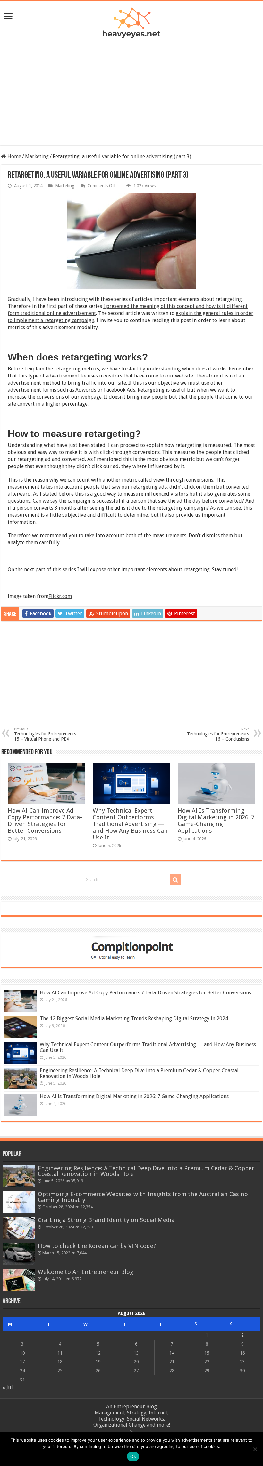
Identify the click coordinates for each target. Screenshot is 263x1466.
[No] (255, 1449)
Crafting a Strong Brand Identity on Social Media (106, 1220)
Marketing (37, 156)
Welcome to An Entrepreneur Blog (85, 1271)
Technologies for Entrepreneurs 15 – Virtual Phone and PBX (45, 734)
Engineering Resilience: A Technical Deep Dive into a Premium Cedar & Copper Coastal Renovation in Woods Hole (139, 1073)
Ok (133, 1456)
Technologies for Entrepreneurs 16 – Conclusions (218, 734)
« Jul (8, 1387)
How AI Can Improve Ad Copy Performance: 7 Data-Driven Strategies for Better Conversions (45, 820)
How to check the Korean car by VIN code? (97, 1246)
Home (13, 156)
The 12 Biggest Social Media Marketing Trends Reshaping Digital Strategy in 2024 (134, 1019)
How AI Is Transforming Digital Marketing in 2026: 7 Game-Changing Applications (216, 820)
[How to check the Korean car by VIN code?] (19, 1254)
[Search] (175, 879)
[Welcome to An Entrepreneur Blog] (19, 1280)
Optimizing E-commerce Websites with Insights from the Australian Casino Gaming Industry (143, 1197)
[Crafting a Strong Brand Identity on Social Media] (19, 1228)
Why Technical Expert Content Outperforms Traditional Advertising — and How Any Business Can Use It (130, 824)
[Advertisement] (131, 86)
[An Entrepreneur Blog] (131, 21)
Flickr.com (60, 596)
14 (171, 1353)
